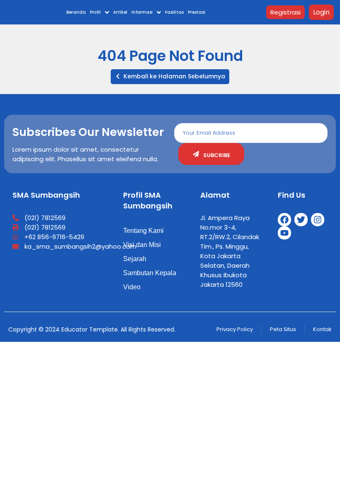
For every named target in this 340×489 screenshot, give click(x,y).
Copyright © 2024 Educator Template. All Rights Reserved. (91, 329)
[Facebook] (284, 219)
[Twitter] (301, 219)
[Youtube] (284, 233)
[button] (170, 76)
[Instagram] (317, 219)
